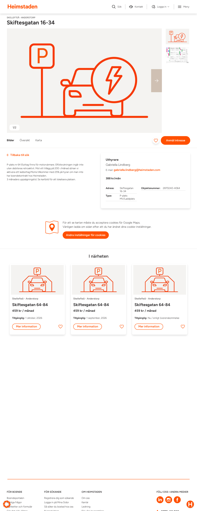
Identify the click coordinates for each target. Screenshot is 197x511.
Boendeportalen (15, 498)
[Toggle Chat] (190, 504)
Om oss (86, 498)
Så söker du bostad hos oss (58, 506)
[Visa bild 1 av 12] (177, 36)
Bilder (10, 140)
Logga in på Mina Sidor (56, 502)
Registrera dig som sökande (59, 498)
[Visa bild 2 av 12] (177, 55)
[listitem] (84, 80)
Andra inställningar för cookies (85, 235)
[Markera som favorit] (156, 140)
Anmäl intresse (175, 140)
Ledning (86, 506)
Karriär (85, 502)
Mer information (26, 326)
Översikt (25, 140)
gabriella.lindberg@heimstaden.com (137, 169)
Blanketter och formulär (19, 506)
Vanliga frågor (14, 502)
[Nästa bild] (156, 80)
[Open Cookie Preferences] (6, 504)
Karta (38, 140)
